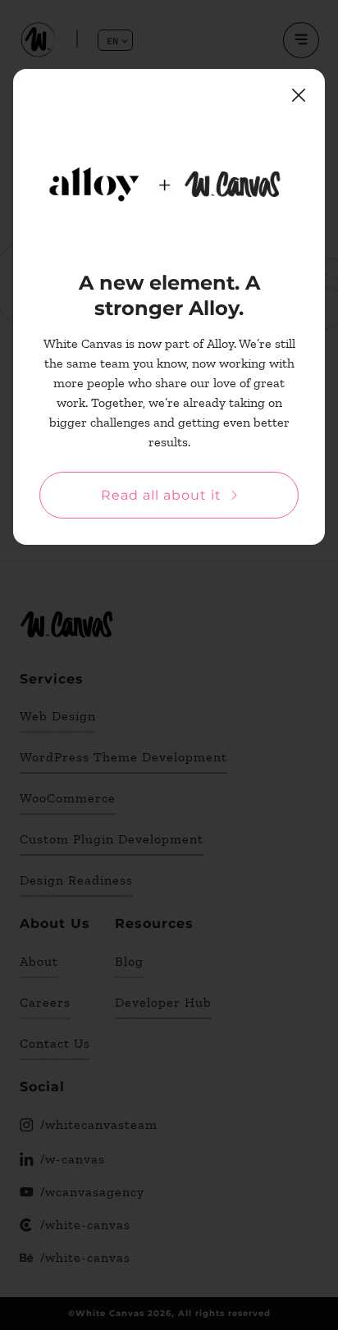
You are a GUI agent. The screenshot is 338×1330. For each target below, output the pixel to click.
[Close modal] (298, 95)
